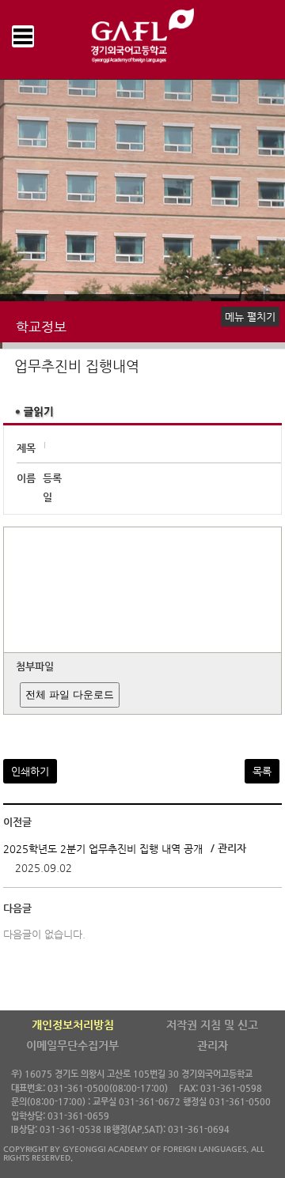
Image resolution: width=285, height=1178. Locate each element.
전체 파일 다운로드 (69, 694)
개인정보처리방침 (73, 1024)
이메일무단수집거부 (72, 1045)
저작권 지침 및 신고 (212, 1024)
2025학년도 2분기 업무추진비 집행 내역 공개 (103, 849)
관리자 (212, 1045)
